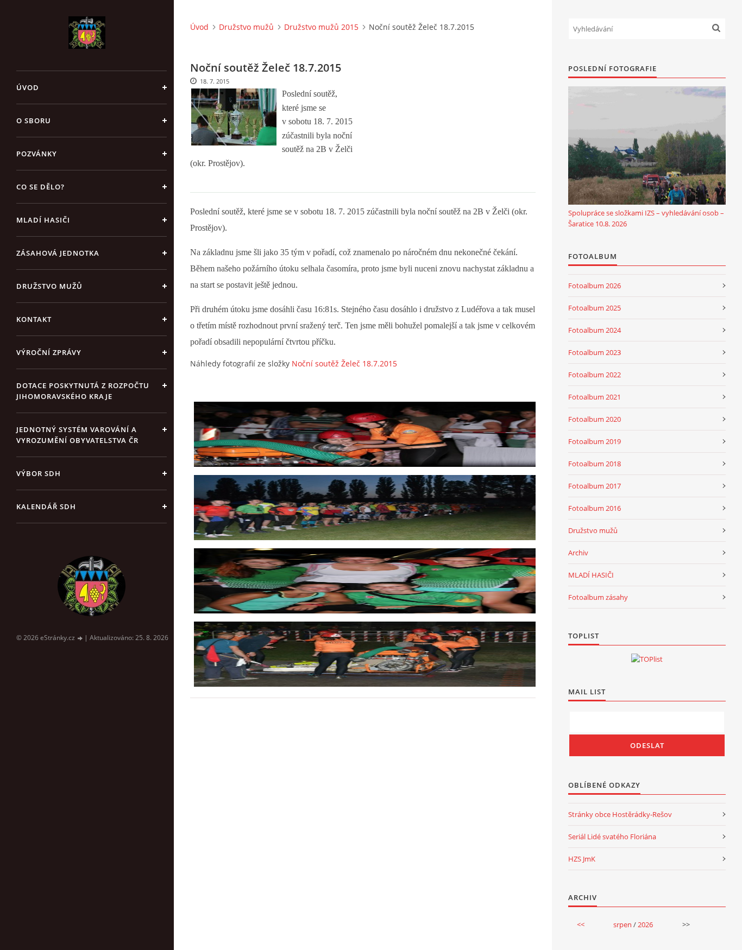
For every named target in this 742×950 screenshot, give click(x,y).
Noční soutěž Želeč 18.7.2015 (344, 363)
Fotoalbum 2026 (594, 285)
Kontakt (34, 319)
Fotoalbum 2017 (594, 486)
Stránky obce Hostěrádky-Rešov (620, 814)
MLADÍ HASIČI (591, 575)
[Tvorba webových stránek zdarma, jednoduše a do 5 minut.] (80, 638)
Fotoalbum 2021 (594, 397)
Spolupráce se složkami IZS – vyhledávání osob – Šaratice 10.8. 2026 (646, 218)
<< (580, 924)
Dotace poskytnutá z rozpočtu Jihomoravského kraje (82, 391)
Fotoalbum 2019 (594, 441)
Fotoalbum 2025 (594, 308)
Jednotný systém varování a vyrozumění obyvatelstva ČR (77, 435)
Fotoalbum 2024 (594, 330)
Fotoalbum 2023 (594, 352)
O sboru (33, 120)
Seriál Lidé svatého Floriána (612, 836)
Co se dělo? (40, 187)
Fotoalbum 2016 (594, 508)
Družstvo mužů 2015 (321, 27)
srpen (622, 924)
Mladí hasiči (43, 220)
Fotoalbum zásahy (598, 597)
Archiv (578, 553)
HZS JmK (581, 859)
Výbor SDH (38, 473)
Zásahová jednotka (57, 253)
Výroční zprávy (48, 352)
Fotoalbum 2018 (594, 463)
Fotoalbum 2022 (594, 374)
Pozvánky (36, 154)
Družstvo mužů (49, 286)
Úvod (27, 87)
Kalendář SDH (46, 506)
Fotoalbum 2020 (594, 419)
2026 (645, 924)
